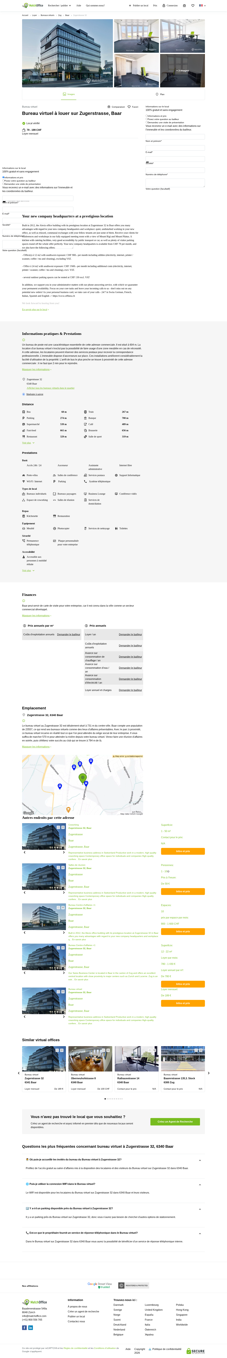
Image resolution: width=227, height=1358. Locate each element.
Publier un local (140, 5)
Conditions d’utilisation (105, 1348)
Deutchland (120, 1324)
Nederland (119, 1329)
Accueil (25, 15)
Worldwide (182, 1324)
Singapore (181, 1314)
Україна (149, 1334)
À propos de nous (77, 1306)
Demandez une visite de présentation (166, 122)
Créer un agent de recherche (83, 1311)
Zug (59, 15)
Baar (67, 15)
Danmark (119, 1305)
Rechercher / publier (58, 5)
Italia (147, 1324)
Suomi (117, 1319)
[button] (24, 852)
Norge (117, 1314)
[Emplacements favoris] (193, 5)
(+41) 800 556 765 (32, 1319)
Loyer (34, 15)
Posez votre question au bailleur (163, 119)
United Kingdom (154, 1310)
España (149, 1314)
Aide (78, 5)
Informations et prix (157, 116)
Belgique (118, 1334)
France (149, 1319)
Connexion (172, 5)
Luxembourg (152, 1305)
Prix (155, 5)
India (178, 1319)
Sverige (118, 1310)
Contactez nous (76, 1321)
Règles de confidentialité (76, 1348)
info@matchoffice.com (34, 1316)
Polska (180, 1305)
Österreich (150, 1329)
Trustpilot (150, 164)
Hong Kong (182, 1310)
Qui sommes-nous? (95, 5)
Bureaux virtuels (47, 15)
